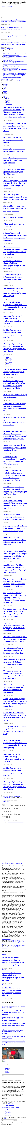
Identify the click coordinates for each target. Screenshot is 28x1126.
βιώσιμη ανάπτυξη (6, 939)
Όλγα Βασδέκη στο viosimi (13, 217)
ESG (4, 96)
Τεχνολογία (9, 362)
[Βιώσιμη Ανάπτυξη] (10, 80)
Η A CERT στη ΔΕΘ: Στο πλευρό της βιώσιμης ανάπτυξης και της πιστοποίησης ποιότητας (15, 197)
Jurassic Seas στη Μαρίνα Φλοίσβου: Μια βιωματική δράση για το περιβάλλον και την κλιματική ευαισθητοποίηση (13, 1019)
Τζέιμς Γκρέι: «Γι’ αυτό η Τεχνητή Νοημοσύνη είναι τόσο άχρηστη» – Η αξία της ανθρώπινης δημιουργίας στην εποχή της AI (14, 597)
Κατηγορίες (5, 355)
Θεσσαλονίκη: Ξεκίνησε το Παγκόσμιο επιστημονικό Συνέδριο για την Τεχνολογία (13, 650)
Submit (15, 1120)
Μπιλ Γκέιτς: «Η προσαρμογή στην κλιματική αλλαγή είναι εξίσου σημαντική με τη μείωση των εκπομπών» (13, 1025)
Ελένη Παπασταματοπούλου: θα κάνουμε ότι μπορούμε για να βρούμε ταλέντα (15, 160)
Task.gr (5, 1118)
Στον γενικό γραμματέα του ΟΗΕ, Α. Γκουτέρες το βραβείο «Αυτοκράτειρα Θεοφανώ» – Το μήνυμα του (13, 1012)
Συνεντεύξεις (9, 359)
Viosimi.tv (5, 97)
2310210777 (11, 1103)
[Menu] (1, 82)
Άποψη (4, 92)
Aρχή (6, 1110)
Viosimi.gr (6, 820)
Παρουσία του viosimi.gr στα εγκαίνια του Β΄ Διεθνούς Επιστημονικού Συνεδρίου (14, 662)
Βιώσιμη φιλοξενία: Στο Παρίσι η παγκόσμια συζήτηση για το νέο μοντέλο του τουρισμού (15, 528)
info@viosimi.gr (10, 1105)
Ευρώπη (5, 93)
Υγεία (4, 87)
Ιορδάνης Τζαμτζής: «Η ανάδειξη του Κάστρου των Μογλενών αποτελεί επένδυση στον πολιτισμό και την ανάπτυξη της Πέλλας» (14, 475)
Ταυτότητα (3, 6)
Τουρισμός (8, 360)
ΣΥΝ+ (7, 357)
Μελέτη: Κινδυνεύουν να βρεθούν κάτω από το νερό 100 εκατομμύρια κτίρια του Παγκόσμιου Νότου (13, 1042)
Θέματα (8, 100)
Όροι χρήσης (8, 1112)
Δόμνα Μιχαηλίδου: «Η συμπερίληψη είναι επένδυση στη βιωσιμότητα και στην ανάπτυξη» (12, 1031)
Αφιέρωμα (8, 358)
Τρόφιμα (5, 88)
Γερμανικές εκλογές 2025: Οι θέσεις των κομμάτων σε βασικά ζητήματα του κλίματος (13, 943)
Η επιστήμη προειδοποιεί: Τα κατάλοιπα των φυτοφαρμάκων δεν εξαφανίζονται (14, 447)
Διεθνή (4, 95)
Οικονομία (5, 84)
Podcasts (8, 102)
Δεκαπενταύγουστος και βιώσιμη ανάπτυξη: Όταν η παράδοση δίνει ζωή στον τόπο (15, 371)
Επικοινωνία (9, 6)
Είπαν (7, 101)
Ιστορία (8, 363)
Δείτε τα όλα (9, 104)
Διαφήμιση (7, 1113)
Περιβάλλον (5, 85)
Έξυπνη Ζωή (9, 364)
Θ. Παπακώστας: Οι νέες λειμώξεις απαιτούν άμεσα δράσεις (13, 139)
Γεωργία (5, 89)
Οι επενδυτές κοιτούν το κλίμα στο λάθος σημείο (12, 71)
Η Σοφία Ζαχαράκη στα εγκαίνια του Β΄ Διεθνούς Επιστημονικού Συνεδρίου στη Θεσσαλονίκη (15, 639)
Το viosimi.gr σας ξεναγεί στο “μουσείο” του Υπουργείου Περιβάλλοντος (14, 171)
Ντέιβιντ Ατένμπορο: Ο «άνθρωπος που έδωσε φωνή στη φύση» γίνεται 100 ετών (13, 517)
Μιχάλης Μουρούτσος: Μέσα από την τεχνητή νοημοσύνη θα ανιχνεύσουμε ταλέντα (14, 208)
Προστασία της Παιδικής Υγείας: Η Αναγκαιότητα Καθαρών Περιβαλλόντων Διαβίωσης (13, 947)
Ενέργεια (5, 91)
